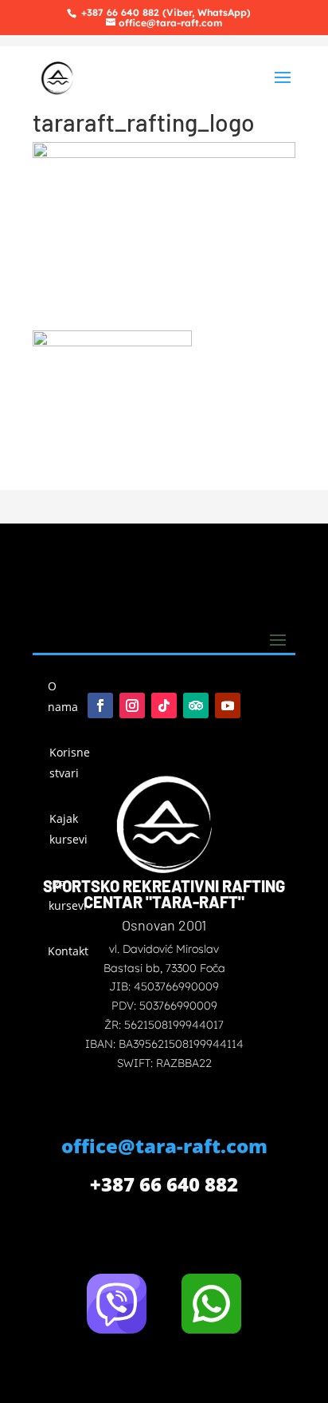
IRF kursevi (68, 895)
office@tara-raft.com (164, 1145)
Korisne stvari (69, 763)
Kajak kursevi (68, 829)
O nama (63, 696)
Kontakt (67, 950)
